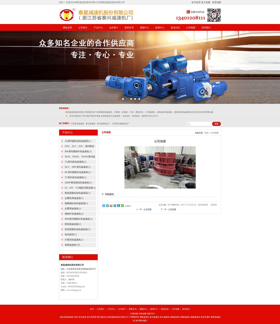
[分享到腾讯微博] (115, 205)
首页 (207, 133)
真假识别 (175, 27)
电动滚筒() (71, 234)
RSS (153, 313)
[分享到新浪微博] (111, 205)
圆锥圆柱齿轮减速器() (76, 203)
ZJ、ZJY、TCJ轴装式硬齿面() (80, 188)
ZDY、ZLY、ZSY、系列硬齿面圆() (77, 147)
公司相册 (190, 27)
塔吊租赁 (82, 317)
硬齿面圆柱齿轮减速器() (77, 193)
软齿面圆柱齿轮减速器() (77, 229)
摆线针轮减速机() (74, 214)
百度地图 (216, 2)
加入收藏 (205, 2)
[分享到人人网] (118, 205)
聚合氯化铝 (102, 317)
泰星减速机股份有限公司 (118, 317)
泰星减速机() (72, 245)
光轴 (62, 317)
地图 (149, 313)
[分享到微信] (122, 205)
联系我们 (206, 27)
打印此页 (203, 205)
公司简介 (83, 27)
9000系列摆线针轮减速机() (79, 219)
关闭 (214, 205)
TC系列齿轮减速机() (75, 177)
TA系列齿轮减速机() (75, 162)
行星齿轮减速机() (74, 239)
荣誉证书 (129, 27)
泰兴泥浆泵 (92, 317)
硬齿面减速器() (73, 224)
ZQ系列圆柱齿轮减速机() (78, 141)
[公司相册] (160, 188)
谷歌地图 (142, 313)
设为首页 (196, 2)
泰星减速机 (69, 317)
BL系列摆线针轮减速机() (78, 172)
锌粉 (76, 317)
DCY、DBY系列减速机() (78, 167)
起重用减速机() (73, 208)
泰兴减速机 (154, 317)
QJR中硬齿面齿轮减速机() (78, 182)
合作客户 (113, 27)
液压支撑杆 (205, 317)
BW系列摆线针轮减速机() (78, 151)
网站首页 (67, 27)
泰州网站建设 (141, 320)
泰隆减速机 (144, 317)
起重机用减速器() (74, 198)
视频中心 (144, 27)
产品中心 (98, 27)
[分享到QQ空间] (107, 205)
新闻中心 (159, 27)
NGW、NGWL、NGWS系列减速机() (78, 157)
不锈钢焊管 (134, 317)
